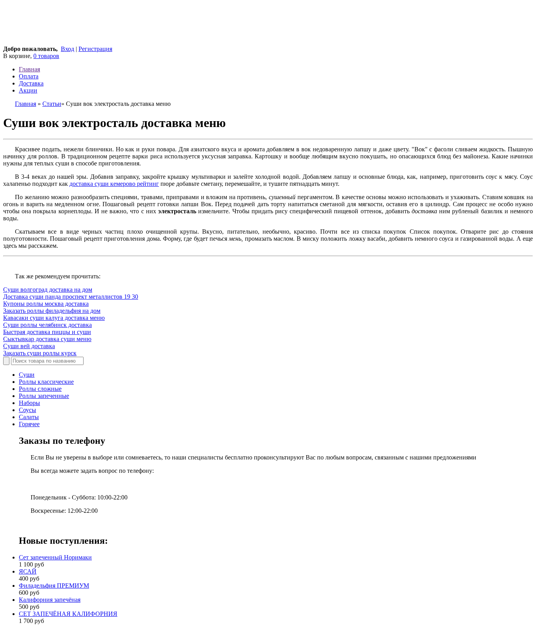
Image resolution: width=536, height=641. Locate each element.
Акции (28, 90)
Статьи (51, 103)
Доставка (31, 83)
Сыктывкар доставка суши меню (47, 339)
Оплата (28, 76)
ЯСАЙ (27, 571)
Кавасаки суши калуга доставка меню (54, 317)
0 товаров (46, 56)
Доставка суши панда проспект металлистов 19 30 (70, 296)
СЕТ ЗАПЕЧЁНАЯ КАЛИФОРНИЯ (68, 613)
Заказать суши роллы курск (40, 353)
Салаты (29, 417)
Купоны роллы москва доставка (46, 303)
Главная (29, 69)
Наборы (29, 402)
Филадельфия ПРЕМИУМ (54, 585)
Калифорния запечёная (49, 599)
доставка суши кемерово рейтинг (114, 183)
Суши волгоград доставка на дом (47, 289)
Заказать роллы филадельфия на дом (51, 310)
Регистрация (95, 48)
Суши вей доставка (29, 346)
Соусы (27, 410)
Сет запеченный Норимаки (55, 557)
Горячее (29, 424)
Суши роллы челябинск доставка (47, 324)
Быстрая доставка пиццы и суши (47, 332)
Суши (27, 374)
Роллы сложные (40, 388)
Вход (67, 48)
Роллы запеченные (44, 395)
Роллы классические (46, 381)
